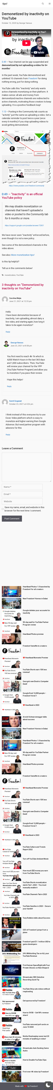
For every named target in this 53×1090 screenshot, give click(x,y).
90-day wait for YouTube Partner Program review (36, 623)
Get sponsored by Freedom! (34, 1001)
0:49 (4, 62)
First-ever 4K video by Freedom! (36, 1072)
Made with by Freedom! (26, 1086)
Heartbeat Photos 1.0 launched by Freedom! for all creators (36, 588)
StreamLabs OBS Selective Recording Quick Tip (33, 978)
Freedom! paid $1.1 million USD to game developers (36, 943)
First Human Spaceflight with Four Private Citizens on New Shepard (36, 966)
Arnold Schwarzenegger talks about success (35, 718)
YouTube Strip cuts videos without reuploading (36, 990)
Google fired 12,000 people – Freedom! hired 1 (34, 694)
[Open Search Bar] (42, 3)
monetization (10, 275)
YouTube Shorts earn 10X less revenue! (35, 671)
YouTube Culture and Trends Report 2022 (34, 848)
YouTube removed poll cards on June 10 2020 (36, 1025)
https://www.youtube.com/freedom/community (26, 186)
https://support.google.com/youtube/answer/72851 (24, 225)
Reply (8, 332)
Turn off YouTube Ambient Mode (35, 859)
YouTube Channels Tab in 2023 (35, 894)
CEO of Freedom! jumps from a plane (35, 931)
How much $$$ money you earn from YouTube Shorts (35, 872)
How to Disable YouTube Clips (34, 1060)
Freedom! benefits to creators (35, 646)
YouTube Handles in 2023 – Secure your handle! (37, 907)
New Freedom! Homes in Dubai (35, 599)
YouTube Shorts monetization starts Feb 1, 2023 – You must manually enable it (35, 885)
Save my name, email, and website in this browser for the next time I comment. (24, 509)
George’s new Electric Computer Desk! (36, 682)
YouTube (20, 275)
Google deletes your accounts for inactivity (36, 611)
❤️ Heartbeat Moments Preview (35, 658)
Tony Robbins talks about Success (36, 918)
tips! (4, 3)
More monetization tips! (23, 255)
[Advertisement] (26, 555)
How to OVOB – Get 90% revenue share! (36, 1014)
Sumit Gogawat (15, 401)
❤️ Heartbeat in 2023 (31, 705)
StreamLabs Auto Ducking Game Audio (36, 1049)
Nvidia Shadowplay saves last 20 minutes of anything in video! (36, 1037)
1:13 (4, 111)
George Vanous (17, 343)
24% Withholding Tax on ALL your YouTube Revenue (36, 954)
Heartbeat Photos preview (33, 634)
